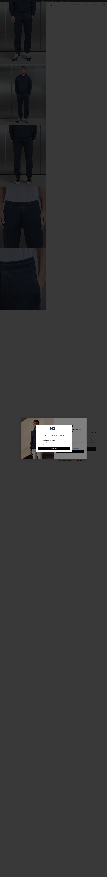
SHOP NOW (54, 448)
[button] (68, 448)
